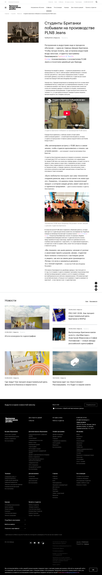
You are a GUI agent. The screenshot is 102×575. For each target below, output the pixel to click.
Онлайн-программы (59, 431)
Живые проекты (9, 509)
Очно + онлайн (80, 461)
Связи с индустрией (58, 493)
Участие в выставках (10, 513)
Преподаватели (57, 482)
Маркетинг (56, 445)
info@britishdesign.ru (82, 420)
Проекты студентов (91, 7)
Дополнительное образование (38, 431)
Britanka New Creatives (35, 511)
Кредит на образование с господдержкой (60, 554)
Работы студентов (58, 420)
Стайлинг (55, 438)
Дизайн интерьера (58, 434)
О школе (13, 13)
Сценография (32, 446)
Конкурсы (7, 511)
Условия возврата (58, 551)
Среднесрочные (33, 462)
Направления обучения (37, 7)
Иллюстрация (33, 438)
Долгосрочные (33, 480)
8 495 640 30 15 (88, 2)
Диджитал (79, 443)
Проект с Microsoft (34, 515)
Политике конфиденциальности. (68, 572)
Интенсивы (79, 431)
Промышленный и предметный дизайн (37, 451)
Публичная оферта (58, 548)
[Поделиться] (96, 283)
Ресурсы (55, 489)
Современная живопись (59, 440)
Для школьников (34, 473)
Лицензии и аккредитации (60, 485)
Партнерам (78, 2)
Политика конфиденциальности (62, 546)
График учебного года (82, 482)
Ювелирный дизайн (34, 444)
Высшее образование (11, 431)
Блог (56, 2)
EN (5, 2)
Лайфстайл (79, 447)
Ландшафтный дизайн (35, 467)
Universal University (13, 2)
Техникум (7, 473)
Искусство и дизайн (10, 434)
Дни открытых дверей (77, 7)
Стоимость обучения (82, 478)
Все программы (9, 440)
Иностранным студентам (83, 480)
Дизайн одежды (57, 436)
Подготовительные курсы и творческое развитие (36, 459)
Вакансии (55, 495)
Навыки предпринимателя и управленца (84, 450)
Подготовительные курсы (12, 436)
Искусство (79, 457)
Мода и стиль (32, 442)
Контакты (55, 497)
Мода (78, 434)
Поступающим (58, 7)
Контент (78, 438)
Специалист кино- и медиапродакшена (10, 477)
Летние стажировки (10, 515)
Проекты (22, 332)
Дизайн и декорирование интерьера (39, 454)
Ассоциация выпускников (12, 505)
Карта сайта (56, 564)
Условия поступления (82, 476)
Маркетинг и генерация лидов (85, 455)
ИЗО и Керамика (33, 465)
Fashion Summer (33, 513)
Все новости (93, 301)
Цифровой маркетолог (11, 482)
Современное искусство (36, 440)
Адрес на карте (81, 422)
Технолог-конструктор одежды (13, 484)
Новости (50, 2)
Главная (7, 13)
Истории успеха (69, 2)
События (61, 2)
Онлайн (78, 453)
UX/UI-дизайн (56, 443)
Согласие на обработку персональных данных (60, 542)
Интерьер (79, 445)
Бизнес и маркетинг (10, 438)
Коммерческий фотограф (12, 486)
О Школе (48, 7)
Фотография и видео (35, 448)
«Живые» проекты (34, 507)
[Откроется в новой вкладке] (30, 542)
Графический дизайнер (11, 480)
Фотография (80, 459)
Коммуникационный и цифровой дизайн (38, 435)
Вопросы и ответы (81, 485)
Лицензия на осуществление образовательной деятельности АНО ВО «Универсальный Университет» (62, 560)
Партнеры (55, 491)
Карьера (66, 7)
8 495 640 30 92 (81, 417)
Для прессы (56, 487)
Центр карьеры (9, 507)
